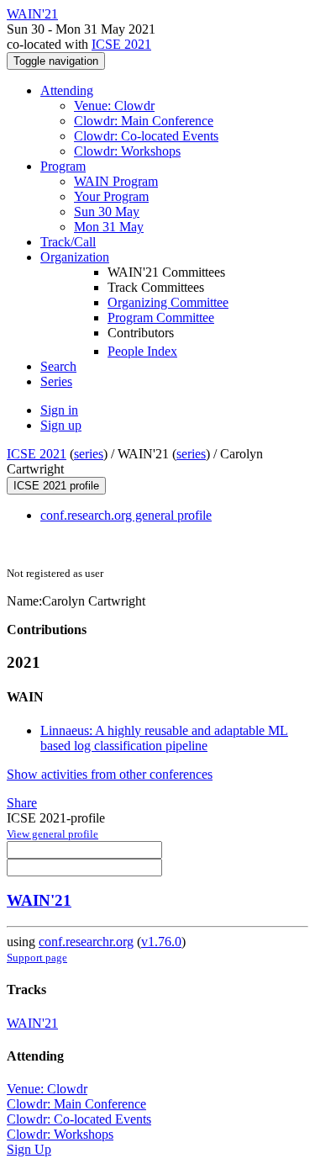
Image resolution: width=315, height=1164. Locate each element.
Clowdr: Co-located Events (146, 136)
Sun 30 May (106, 211)
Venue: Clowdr (114, 105)
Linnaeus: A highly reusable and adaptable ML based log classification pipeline (164, 738)
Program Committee (161, 317)
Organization (74, 257)
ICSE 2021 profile (56, 485)
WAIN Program (116, 181)
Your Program (111, 196)
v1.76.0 (161, 941)
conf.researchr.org (86, 941)
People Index (142, 351)
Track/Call (68, 242)
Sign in (59, 410)
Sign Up (29, 1149)
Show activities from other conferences (110, 774)
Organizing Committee (168, 302)
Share (22, 803)
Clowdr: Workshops (127, 151)
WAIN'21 (39, 900)
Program (63, 166)
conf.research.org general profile (126, 515)
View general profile (52, 834)
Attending (66, 90)
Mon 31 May (109, 227)
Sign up (60, 425)
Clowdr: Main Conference (143, 121)
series (88, 454)
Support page (37, 957)
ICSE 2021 (121, 44)
